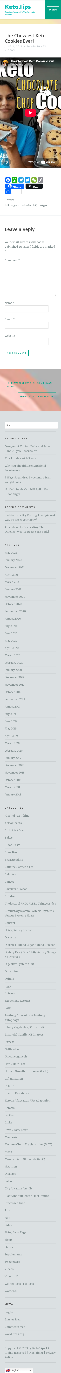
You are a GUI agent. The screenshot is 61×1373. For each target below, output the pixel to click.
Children (10, 896)
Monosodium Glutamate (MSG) (25, 1159)
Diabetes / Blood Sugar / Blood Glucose (30, 944)
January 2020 (13, 670)
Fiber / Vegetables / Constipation (26, 1027)
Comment (12, 260)
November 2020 (15, 596)
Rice (7, 1210)
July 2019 (10, 714)
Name (9, 303)
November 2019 (14, 684)
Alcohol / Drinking (17, 815)
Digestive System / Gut (19, 964)
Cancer (9, 881)
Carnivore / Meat (16, 889)
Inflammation (14, 1078)
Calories (10, 874)
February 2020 (14, 662)
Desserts (10, 937)
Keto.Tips (18, 6)
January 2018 (13, 794)
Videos (10, 50)
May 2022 (11, 552)
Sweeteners (12, 1261)
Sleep (8, 1239)
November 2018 (15, 772)
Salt (7, 1217)
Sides (8, 1225)
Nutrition (11, 1166)
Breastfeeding (14, 859)
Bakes (41, 46)
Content (10, 923)
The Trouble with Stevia (20, 458)
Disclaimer (36, 1352)
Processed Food (15, 1203)
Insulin (9, 1085)
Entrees (10, 993)
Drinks (9, 978)
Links (8, 1122)
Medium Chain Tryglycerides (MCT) (28, 1144)
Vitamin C (11, 1276)
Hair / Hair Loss (15, 1063)
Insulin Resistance (17, 1093)
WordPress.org (14, 1334)
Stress (9, 1247)
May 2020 (11, 640)
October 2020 (13, 604)
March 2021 (12, 582)
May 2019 (11, 728)
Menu (53, 9)
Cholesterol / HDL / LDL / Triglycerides (30, 903)
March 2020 (12, 655)
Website (10, 335)
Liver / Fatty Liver (16, 1129)
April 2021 (11, 574)
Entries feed (12, 1319)
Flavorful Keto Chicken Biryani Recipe (30, 385)
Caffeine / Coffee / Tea (19, 867)
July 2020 (11, 626)
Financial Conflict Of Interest (24, 1034)
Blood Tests (12, 845)
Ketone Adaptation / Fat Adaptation (27, 1100)
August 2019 (12, 706)
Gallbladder (12, 1049)
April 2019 (11, 736)
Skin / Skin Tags (15, 1232)
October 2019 (13, 692)
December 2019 (14, 677)
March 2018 (12, 787)
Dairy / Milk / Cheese (18, 930)
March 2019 (12, 743)
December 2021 (14, 567)
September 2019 (15, 699)
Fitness (9, 1042)
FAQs (8, 1008)
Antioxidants (13, 823)
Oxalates (10, 1173)
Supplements (13, 1254)
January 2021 (13, 589)
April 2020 (12, 648)
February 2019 (14, 750)
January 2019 (13, 757)
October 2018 (13, 780)
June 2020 (11, 633)
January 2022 (13, 560)
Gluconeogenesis (16, 1056)
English (14, 1370)
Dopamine (11, 971)
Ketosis (10, 1108)
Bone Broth (12, 852)
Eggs (8, 986)
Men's (9, 1151)
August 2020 (13, 618)
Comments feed (15, 1326)
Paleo (8, 1181)
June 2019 (11, 721)
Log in (9, 1312)
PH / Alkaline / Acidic (19, 1188)
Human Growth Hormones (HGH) (26, 1071)
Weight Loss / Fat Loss (19, 1283)
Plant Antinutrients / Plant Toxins (27, 1195)
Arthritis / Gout (15, 830)
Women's (11, 1291)
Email (10, 319)
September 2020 (15, 611)
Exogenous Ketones (18, 1000)
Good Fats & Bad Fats (35, 396)
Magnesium (12, 1137)
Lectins (9, 1115)
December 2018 (14, 765)
